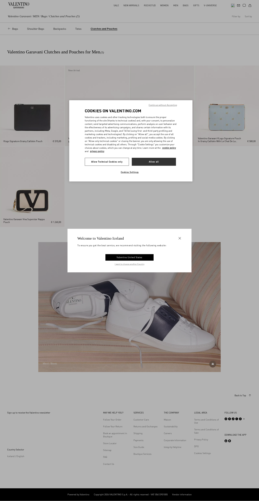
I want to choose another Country (129, 264)
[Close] (180, 238)
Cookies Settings (130, 172)
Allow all (154, 161)
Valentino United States (129, 257)
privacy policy (97, 151)
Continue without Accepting (163, 105)
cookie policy (169, 147)
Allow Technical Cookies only (107, 161)
